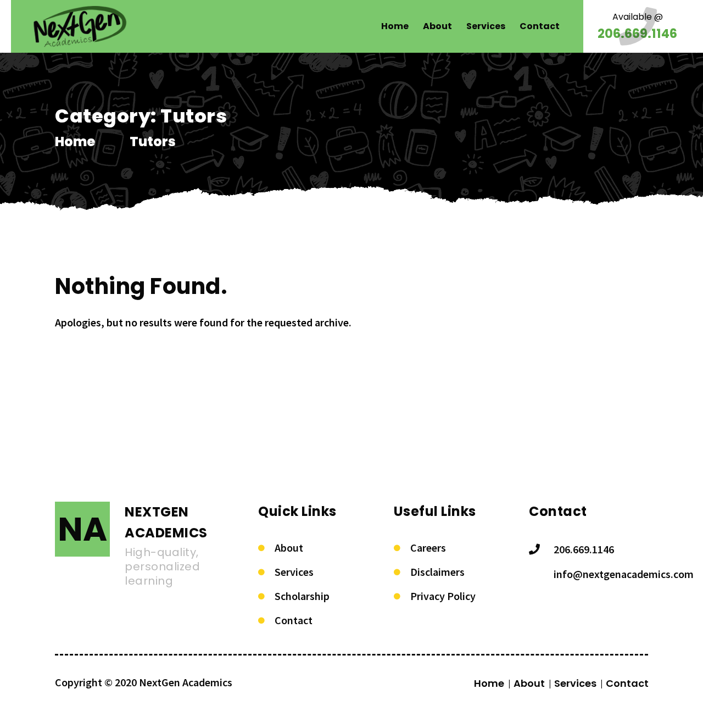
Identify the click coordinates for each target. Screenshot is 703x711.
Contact (294, 620)
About (289, 547)
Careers (428, 547)
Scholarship (302, 596)
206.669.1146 (584, 549)
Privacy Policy (443, 596)
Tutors (153, 141)
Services (294, 572)
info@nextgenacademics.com (624, 574)
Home (75, 141)
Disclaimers (437, 572)
